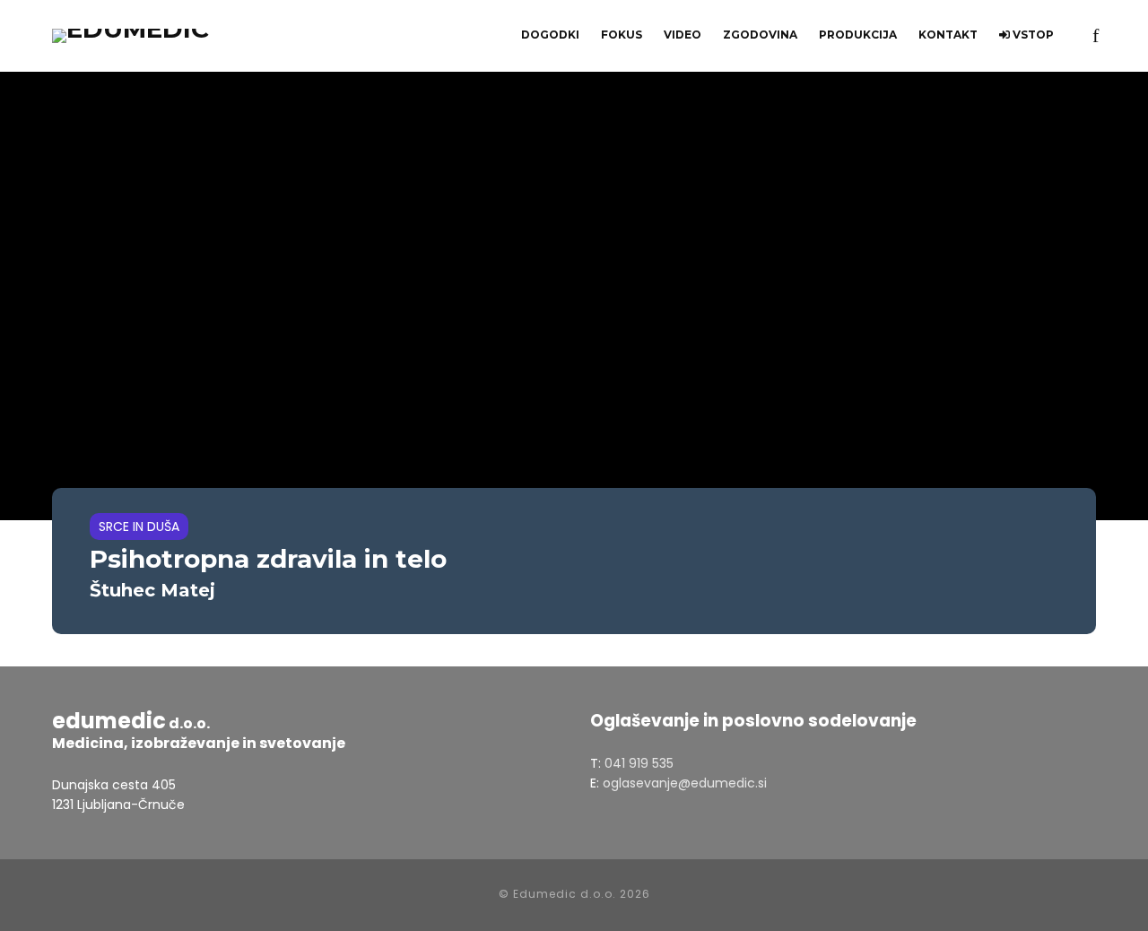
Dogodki (550, 34)
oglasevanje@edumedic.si (685, 783)
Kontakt (948, 34)
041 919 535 (639, 763)
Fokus (621, 34)
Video (682, 34)
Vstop (1032, 34)
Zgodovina (760, 34)
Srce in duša (139, 526)
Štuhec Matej (152, 590)
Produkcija (858, 34)
